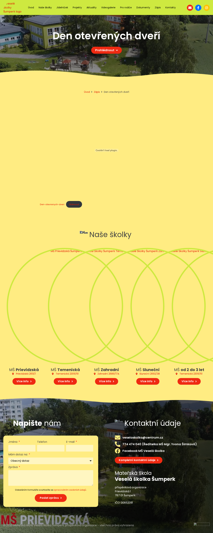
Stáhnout (74, 204)
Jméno (13, 442)
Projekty (77, 7)
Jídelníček (62, 7)
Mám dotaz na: (18, 454)
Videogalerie (108, 7)
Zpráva (13, 467)
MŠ (24, 369)
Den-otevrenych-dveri (52, 204)
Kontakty (170, 7)
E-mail (70, 442)
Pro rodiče (126, 7)
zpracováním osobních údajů (70, 489)
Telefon (42, 442)
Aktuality (92, 7)
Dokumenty (143, 7)
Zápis (158, 7)
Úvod (31, 7)
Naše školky (45, 7)
